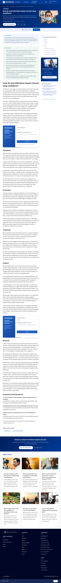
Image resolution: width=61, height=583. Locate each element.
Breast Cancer (24, 551)
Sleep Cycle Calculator (45, 551)
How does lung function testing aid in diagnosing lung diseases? (49, 86)
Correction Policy (44, 570)
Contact (4, 544)
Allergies (23, 549)
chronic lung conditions (18, 431)
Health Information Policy (7, 542)
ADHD (23, 547)
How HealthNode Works (38, 447)
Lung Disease (5, 8)
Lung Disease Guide (27, 29)
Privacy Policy (43, 563)
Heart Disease (24, 545)
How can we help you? (21, 127)
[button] (18, 2)
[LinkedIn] (24, 24)
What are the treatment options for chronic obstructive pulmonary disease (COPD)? (50, 92)
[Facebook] (18, 24)
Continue (27, 141)
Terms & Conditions (44, 561)
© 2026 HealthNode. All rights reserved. (51, 576)
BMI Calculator (43, 538)
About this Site (5, 540)
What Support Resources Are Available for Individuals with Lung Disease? (50, 94)
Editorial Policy (43, 565)
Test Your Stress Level (45, 542)
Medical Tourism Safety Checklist (49, 99)
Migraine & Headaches (26, 542)
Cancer (23, 536)
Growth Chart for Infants (45, 547)
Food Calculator (44, 554)
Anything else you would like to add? (24, 132)
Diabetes (23, 540)
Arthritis (23, 554)
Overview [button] (36, 29)
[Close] (59, 581)
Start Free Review (49, 77)
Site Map (4, 546)
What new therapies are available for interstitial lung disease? (49, 89)
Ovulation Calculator (44, 540)
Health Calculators (44, 536)
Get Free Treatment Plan (53, 2)
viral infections (7, 431)
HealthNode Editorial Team (8, 21)
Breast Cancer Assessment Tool (46, 549)
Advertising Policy (44, 567)
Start (56, 581)
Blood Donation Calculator (45, 545)
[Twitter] (21, 24)
